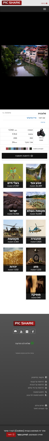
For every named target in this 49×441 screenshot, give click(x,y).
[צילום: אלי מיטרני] (13, 228)
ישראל (13, 211)
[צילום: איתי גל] (36, 172)
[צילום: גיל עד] (13, 256)
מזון (36, 266)
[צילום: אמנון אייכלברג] (36, 200)
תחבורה (36, 238)
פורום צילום (40, 405)
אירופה (43, 122)
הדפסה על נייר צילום (36, 388)
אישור (10, 435)
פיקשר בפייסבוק (38, 377)
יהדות (13, 266)
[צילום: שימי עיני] (13, 172)
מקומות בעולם (36, 211)
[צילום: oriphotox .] (36, 284)
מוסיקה (36, 294)
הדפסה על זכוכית (37, 384)
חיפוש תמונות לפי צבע (36, 395)
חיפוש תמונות (39, 392)
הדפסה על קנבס (38, 381)
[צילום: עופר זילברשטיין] (36, 256)
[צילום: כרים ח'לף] (13, 200)
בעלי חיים (13, 183)
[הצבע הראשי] (30, 148)
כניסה (43, 3)
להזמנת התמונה (23, 155)
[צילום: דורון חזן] (36, 228)
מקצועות (13, 238)
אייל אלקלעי (31, 118)
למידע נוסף (22, 434)
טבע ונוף (36, 183)
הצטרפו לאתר (39, 408)
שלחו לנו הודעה (22, 343)
